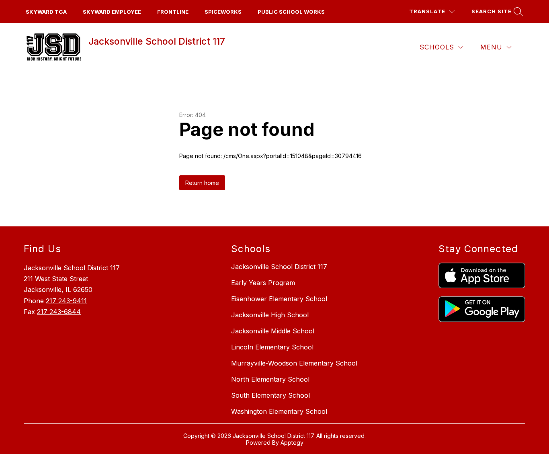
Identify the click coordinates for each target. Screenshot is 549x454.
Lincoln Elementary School (272, 347)
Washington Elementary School (279, 411)
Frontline (172, 11)
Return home (202, 182)
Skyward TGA (46, 11)
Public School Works (291, 11)
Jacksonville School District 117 (279, 267)
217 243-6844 (59, 312)
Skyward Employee (112, 11)
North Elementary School (270, 379)
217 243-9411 (66, 301)
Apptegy (292, 442)
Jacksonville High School (270, 315)
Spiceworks (223, 11)
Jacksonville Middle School (272, 331)
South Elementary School (270, 395)
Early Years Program (263, 283)
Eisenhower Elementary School (279, 299)
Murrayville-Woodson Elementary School (294, 363)
